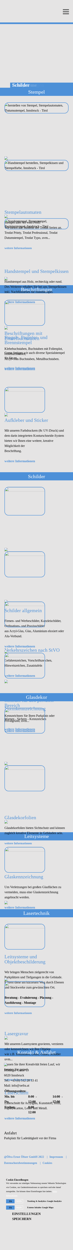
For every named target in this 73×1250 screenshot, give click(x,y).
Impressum (56, 1156)
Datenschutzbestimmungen (20, 1163)
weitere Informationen (19, 369)
